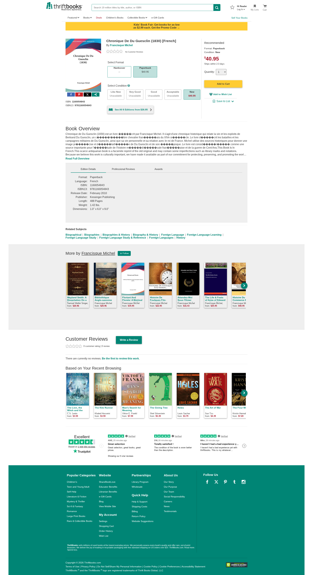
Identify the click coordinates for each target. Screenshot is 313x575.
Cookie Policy (150, 566)
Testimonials (170, 511)
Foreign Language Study (81, 237)
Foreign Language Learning (204, 234)
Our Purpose (170, 486)
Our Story (169, 482)
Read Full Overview (77, 158)
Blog (101, 501)
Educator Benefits (108, 486)
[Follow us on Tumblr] (234, 482)
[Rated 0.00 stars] (114, 52)
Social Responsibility (174, 496)
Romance (72, 511)
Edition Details (88, 169)
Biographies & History (116, 234)
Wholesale (137, 486)
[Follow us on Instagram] (243, 482)
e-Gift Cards (105, 496)
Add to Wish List (222, 94)
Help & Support (139, 501)
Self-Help (71, 491)
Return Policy (138, 516)
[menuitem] (242, 7)
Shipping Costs (139, 506)
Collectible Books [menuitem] (136, 17)
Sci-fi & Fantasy (75, 506)
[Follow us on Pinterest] (225, 482)
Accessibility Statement (193, 566)
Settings (103, 521)
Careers (168, 501)
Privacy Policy (88, 566)
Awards (159, 169)
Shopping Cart (106, 526)
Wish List (103, 536)
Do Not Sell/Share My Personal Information (119, 566)
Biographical (73, 234)
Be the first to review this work (120, 358)
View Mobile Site (107, 506)
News (167, 506)
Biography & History (145, 234)
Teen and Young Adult (78, 486)
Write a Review (129, 340)
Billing (135, 511)
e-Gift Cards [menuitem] (157, 17)
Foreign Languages (161, 237)
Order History (106, 531)
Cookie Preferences (169, 566)
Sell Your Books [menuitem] (239, 17)
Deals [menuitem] (99, 17)
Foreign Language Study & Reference (122, 237)
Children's (72, 482)
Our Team (169, 491)
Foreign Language (172, 234)
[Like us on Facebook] (207, 482)
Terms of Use (72, 566)
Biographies (91, 234)
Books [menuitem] (86, 17)
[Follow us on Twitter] (216, 482)
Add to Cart (223, 84)
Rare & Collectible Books (79, 521)
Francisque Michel (121, 45)
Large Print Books (76, 516)
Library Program (140, 482)
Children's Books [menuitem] (114, 17)
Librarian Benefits (108, 491)
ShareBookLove (107, 482)
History (180, 237)
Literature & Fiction (76, 496)
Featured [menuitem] (72, 17)
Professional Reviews (123, 169)
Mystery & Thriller (76, 501)
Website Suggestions (142, 521)
